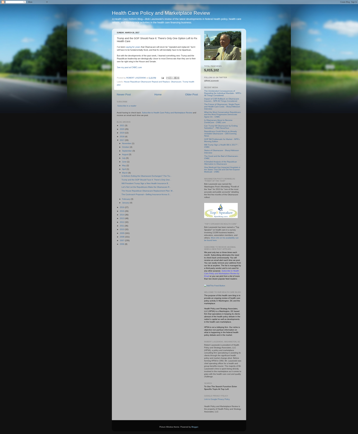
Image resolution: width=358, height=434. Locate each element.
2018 (122, 137)
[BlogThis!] (170, 78)
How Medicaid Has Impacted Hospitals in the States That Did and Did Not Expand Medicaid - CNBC (222, 169)
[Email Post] (162, 78)
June (124, 162)
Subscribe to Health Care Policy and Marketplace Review (167, 113)
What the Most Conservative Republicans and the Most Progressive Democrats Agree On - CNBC (222, 114)
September (127, 151)
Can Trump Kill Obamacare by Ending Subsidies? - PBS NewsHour (221, 127)
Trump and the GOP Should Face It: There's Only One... (146, 180)
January (126, 203)
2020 (122, 129)
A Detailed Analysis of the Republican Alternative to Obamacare (220, 163)
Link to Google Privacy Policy (217, 399)
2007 (122, 240)
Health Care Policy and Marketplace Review (161, 13)
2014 (122, 215)
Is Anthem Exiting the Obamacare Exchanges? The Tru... (147, 176)
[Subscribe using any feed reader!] (214, 286)
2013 (122, 218)
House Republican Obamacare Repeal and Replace (147, 82)
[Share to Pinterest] (178, 78)
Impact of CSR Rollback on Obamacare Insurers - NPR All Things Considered (221, 100)
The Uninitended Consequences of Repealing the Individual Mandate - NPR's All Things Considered (222, 93)
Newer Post (124, 94)
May (124, 165)
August (125, 154)
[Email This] (167, 78)
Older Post (191, 94)
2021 (122, 125)
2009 (122, 233)
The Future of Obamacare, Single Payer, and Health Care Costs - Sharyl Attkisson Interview (222, 106)
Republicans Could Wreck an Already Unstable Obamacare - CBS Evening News (220, 133)
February (126, 199)
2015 (122, 211)
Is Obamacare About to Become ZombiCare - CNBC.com (218, 121)
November (127, 143)
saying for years (133, 47)
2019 (122, 133)
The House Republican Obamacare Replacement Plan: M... (148, 191)
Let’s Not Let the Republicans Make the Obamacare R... (146, 187)
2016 (122, 207)
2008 (122, 237)
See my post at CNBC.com (129, 67)
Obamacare (176, 82)
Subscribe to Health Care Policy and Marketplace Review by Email (221, 273)
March (125, 173)
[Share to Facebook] (175, 78)
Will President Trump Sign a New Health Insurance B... (146, 183)
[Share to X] (172, 78)
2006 (122, 244)
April (124, 169)
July (124, 158)
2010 (122, 229)
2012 (122, 222)
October (126, 147)
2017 (122, 140)
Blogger (194, 427)
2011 (122, 226)
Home (158, 94)
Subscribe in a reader (126, 106)
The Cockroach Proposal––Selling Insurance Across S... (146, 194)
